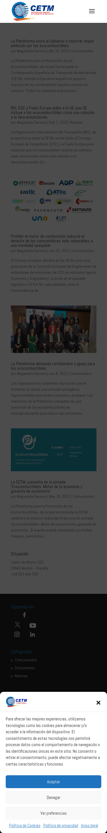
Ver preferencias (54, 813)
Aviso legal (89, 825)
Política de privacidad (60, 825)
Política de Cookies (25, 825)
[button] (98, 703)
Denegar (53, 797)
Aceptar (53, 781)
